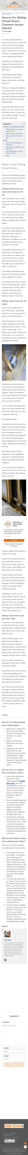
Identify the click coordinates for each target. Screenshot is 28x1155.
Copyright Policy (8, 1137)
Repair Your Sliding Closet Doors (14, 127)
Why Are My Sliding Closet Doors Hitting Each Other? (14, 152)
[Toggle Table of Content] (22, 124)
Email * (6, 1056)
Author (7, 155)
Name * (7, 1048)
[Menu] (2, 5)
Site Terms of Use (8, 1135)
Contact (6, 1133)
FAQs (5, 140)
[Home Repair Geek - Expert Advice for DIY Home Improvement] (13, 5)
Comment (5, 1022)
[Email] (5, 960)
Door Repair (8, 13)
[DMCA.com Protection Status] (9, 1142)
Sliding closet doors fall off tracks (14, 133)
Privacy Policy (12, 1133)
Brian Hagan (7, 31)
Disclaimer (16, 1137)
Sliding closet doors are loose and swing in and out (14, 130)
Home (3, 13)
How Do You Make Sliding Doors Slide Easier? (14, 143)
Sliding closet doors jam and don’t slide (14, 136)
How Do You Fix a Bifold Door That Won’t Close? (15, 148)
